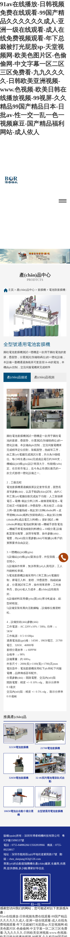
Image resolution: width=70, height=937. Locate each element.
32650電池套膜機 (18, 777)
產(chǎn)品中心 (26, 289)
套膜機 (42, 289)
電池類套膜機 (57, 289)
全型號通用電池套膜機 (50, 811)
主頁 (11, 289)
